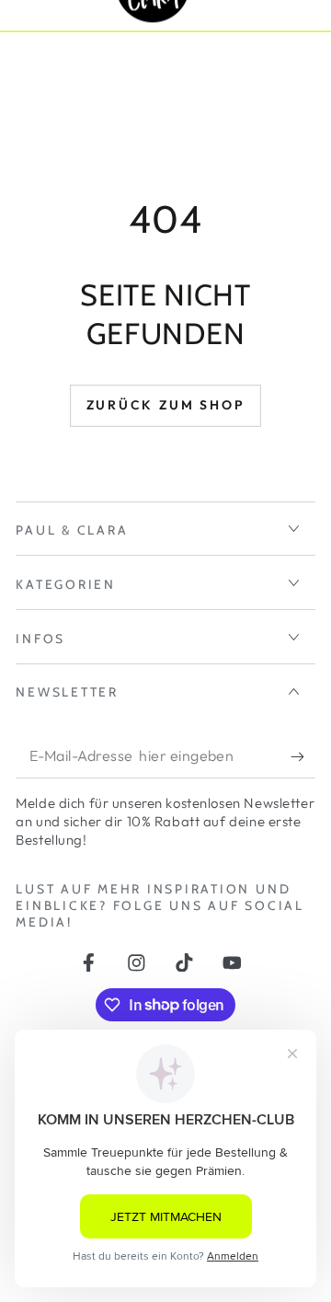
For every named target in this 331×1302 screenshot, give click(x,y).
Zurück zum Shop (165, 405)
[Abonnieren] (302, 756)
